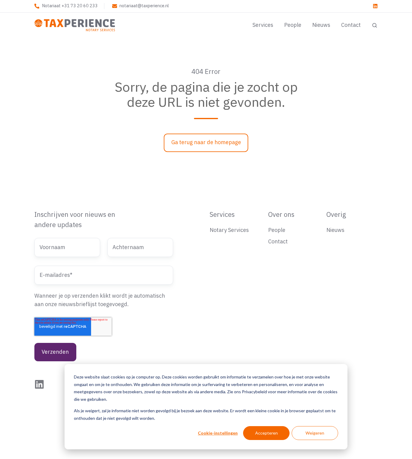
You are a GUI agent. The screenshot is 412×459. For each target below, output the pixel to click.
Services (262, 25)
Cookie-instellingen (218, 432)
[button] (375, 25)
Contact (351, 25)
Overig (336, 215)
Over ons (281, 215)
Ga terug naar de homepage (206, 142)
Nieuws (321, 25)
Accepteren (266, 432)
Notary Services (229, 230)
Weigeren (315, 432)
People (292, 25)
